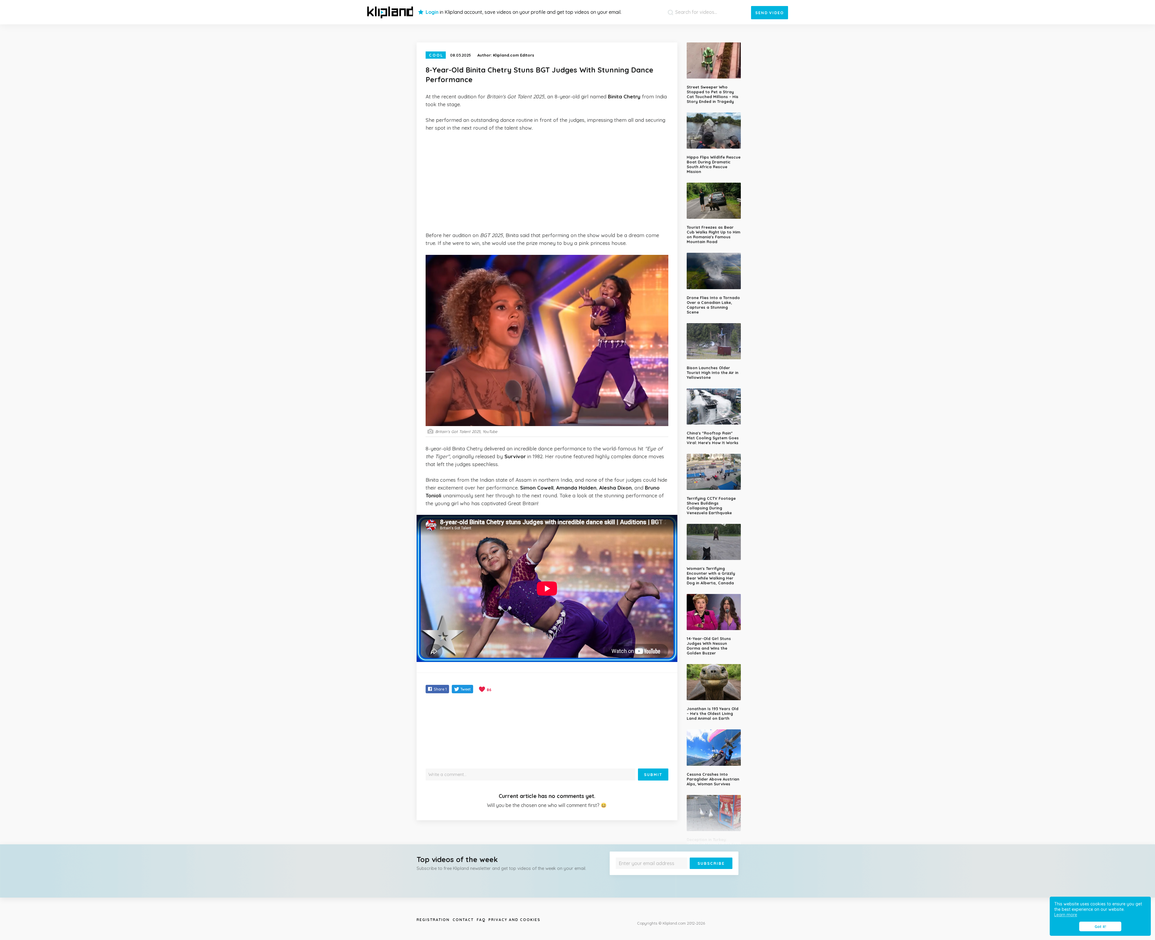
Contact (463, 919)
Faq (481, 919)
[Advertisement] (547, 181)
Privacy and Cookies (514, 919)
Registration (433, 919)
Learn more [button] (1065, 914)
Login (432, 12)
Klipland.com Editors (513, 55)
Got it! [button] (1100, 926)
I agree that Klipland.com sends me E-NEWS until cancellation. (670, 873)
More (716, 873)
